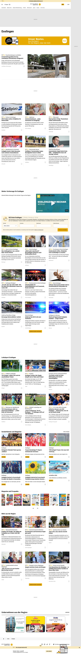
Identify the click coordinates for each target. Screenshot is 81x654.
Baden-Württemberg (17, 7)
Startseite (4, 7)
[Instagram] (42, 644)
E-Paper (6, 4)
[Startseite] (4, 639)
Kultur (38, 7)
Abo (63, 4)
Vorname (21, 223)
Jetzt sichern (49, 651)
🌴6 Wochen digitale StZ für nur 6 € (36, 1)
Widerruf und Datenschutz (38, 229)
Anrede (4, 223)
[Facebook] (50, 644)
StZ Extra (42, 7)
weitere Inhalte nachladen (35, 331)
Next (66, 624)
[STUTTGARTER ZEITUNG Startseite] (35, 4)
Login (68, 4)
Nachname (38, 223)
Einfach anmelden (63, 229)
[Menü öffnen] (2, 4)
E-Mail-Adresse (56, 223)
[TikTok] (47, 644)
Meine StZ (9, 7)
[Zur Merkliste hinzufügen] (24, 66)
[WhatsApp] (45, 644)
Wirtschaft (29, 7)
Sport (34, 7)
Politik (24, 7)
